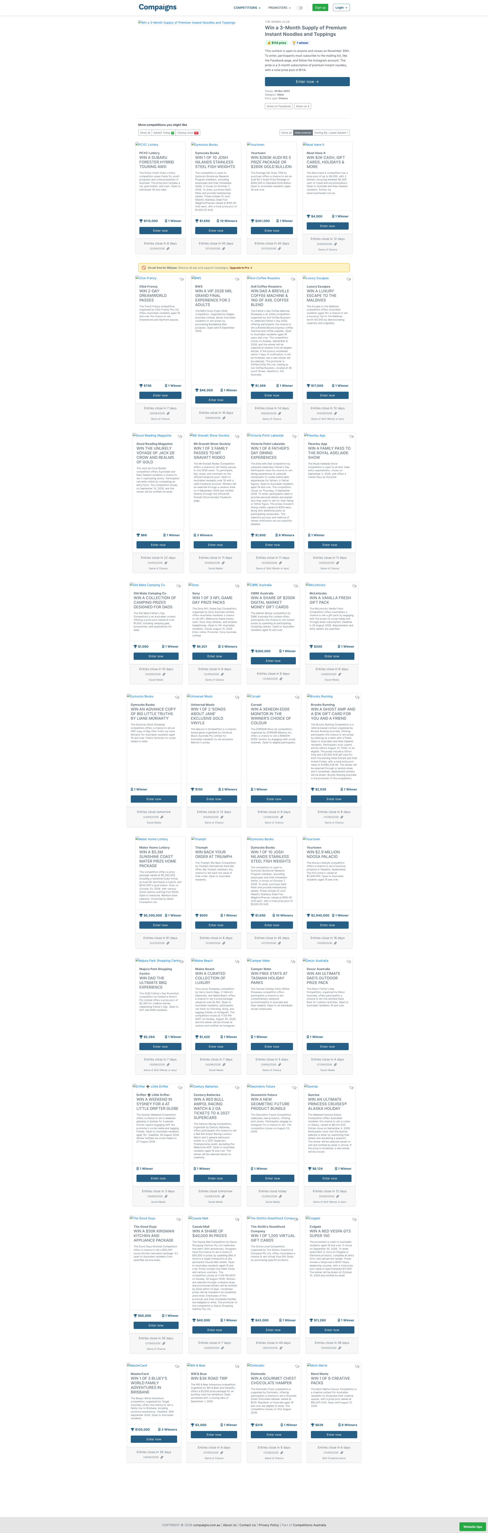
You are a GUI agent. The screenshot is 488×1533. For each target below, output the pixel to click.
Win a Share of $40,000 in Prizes (209, 1233)
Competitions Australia (309, 1525)
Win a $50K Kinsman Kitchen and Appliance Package (154, 1236)
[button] (341, 7)
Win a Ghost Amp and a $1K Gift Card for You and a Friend (333, 714)
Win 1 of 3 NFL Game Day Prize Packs (212, 600)
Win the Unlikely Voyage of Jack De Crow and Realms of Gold (155, 455)
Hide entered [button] (303, 132)
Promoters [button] (278, 8)
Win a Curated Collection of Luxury (210, 978)
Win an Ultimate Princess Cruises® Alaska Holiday (327, 1104)
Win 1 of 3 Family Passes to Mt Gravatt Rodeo (211, 453)
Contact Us (247, 1525)
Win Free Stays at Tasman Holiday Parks (269, 978)
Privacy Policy (269, 1525)
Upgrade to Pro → (241, 267)
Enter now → (307, 81)
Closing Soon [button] (187, 132)
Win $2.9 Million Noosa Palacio (323, 854)
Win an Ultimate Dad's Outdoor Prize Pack (323, 978)
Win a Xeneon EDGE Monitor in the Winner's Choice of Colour (271, 716)
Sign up (320, 7)
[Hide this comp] (181, 961)
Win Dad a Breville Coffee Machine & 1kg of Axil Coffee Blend (270, 298)
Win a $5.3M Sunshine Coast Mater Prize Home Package (157, 859)
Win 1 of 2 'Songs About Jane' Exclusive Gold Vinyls (208, 716)
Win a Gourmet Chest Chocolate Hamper (273, 1380)
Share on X (302, 106)
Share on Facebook (279, 106)
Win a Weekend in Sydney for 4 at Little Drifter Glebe (157, 1104)
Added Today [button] (163, 132)
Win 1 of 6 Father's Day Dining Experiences (270, 453)
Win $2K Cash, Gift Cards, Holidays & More (326, 162)
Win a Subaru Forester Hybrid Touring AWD (156, 162)
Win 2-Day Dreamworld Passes (153, 295)
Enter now (160, 230)
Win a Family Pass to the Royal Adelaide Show (329, 453)
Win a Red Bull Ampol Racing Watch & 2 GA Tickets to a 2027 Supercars (212, 1108)
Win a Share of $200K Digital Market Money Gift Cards (273, 602)
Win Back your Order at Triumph (213, 854)
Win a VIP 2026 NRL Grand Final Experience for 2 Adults (213, 298)
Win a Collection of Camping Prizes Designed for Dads (155, 602)
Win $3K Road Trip (209, 1378)
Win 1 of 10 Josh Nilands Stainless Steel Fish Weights (215, 162)
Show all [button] (145, 132)
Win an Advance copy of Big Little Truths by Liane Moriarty (153, 714)
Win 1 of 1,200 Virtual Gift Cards (273, 1238)
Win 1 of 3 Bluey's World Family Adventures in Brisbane (149, 1385)
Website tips (472, 1527)
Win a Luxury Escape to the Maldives (321, 295)
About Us (230, 1525)
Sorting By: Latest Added (330, 132)
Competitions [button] (246, 8)
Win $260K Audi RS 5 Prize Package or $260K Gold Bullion (271, 162)
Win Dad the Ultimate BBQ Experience (153, 983)
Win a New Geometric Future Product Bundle (270, 1104)
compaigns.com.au (206, 1525)
